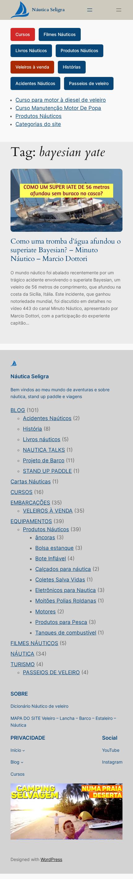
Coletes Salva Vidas (60, 579)
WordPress (51, 859)
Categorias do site (38, 124)
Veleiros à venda (32, 67)
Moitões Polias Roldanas (65, 601)
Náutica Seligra (48, 10)
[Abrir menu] (89, 10)
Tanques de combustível (65, 633)
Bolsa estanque (54, 548)
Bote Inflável (50, 558)
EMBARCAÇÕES (30, 503)
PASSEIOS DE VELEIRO (51, 672)
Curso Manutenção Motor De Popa (58, 108)
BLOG (18, 410)
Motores (45, 611)
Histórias (72, 67)
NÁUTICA (22, 654)
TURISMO (23, 664)
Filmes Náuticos (60, 34)
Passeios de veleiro (89, 83)
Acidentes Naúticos (47, 418)
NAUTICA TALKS (44, 450)
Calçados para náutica (63, 569)
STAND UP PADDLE (47, 471)
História (32, 429)
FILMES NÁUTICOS (34, 643)
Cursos (22, 34)
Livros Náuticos (31, 50)
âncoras (45, 537)
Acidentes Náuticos (35, 83)
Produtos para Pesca (61, 622)
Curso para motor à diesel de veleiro (60, 100)
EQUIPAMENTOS (31, 521)
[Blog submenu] (22, 762)
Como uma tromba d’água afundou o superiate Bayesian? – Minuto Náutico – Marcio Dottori (66, 250)
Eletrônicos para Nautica (65, 590)
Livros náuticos (41, 439)
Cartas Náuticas (31, 481)
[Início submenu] (23, 750)
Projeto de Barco (43, 460)
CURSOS (21, 492)
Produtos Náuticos (79, 50)
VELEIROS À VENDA (48, 511)
